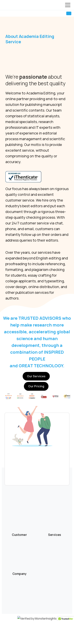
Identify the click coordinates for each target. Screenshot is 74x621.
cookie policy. (21, 617)
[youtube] (11, 13)
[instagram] (17, 13)
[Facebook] (6, 13)
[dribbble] (22, 13)
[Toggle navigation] (67, 5)
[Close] (67, 615)
